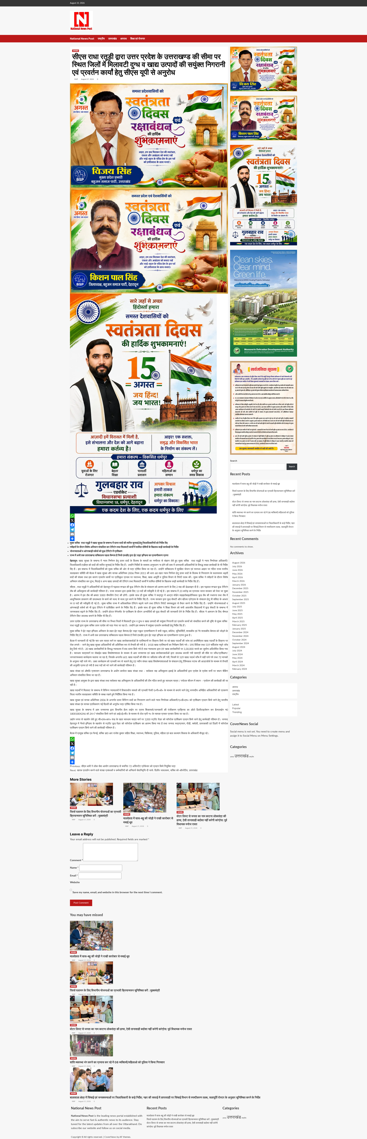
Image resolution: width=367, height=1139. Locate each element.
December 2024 (240, 632)
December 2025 (240, 588)
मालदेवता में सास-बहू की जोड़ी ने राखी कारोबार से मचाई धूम (256, 484)
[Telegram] (149, 529)
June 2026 (237, 570)
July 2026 (237, 566)
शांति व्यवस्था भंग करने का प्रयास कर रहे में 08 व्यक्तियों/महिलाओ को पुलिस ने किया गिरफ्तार (117, 1062)
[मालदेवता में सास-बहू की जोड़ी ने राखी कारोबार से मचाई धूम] (144, 797)
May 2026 (237, 574)
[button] (295, 38)
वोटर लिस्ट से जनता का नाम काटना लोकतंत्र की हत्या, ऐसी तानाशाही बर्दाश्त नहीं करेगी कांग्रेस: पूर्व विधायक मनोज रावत (202, 820)
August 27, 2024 (87, 79)
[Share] (149, 538)
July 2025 (237, 607)
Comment (76, 860)
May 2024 (237, 658)
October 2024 (239, 640)
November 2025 (240, 592)
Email (74, 875)
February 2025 (239, 625)
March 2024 (238, 665)
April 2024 (237, 662)
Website (75, 882)
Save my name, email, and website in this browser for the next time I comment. (117, 892)
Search (233, 461)
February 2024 (239, 669)
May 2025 (237, 614)
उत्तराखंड (112, 38)
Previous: (122, 766)
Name (74, 868)
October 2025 (239, 596)
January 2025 (239, 629)
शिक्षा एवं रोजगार (137, 38)
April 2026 (237, 577)
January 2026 (239, 585)
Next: (133, 770)
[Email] (149, 534)
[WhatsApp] (149, 516)
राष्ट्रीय (101, 38)
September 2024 (240, 643)
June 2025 (237, 610)
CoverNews (110, 1137)
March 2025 (238, 621)
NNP (76, 79)
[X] (149, 520)
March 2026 (238, 581)
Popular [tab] (236, 708)
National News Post (82, 38)
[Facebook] (149, 525)
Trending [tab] (237, 712)
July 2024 (237, 651)
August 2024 (238, 647)
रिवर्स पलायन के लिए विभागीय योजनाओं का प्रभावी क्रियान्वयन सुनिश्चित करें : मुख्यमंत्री (115, 990)
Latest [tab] (235, 704)
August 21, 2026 (84, 820)
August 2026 (238, 563)
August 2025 (238, 603)
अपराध (123, 38)
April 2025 (237, 618)
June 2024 (237, 654)
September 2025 (240, 599)
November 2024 (240, 636)
